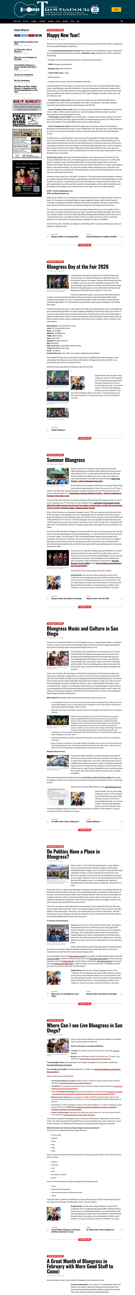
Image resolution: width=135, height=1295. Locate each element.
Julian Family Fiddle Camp (63, 964)
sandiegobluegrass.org (113, 787)
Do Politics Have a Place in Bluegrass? (23, 50)
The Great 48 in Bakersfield (23, 75)
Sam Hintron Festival (104, 961)
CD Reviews (42, 21)
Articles (25, 21)
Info (78, 21)
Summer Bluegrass (21, 30)
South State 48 (68, 961)
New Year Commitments (22, 80)
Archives (65, 21)
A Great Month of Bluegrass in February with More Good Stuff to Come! (25, 67)
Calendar (50, 21)
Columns (33, 21)
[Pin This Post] (31, 35)
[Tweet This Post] (24, 35)
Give (116, 9)
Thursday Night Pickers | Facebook (59, 1065)
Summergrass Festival (77, 956)
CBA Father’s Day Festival (98, 959)
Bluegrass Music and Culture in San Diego (26, 43)
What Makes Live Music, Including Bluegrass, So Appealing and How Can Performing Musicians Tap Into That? (26, 89)
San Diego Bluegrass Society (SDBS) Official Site (95, 1059)
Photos (58, 21)
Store (72, 21)
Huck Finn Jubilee (53, 959)
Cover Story (17, 21)
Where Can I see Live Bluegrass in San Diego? (25, 58)
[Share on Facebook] (17, 35)
